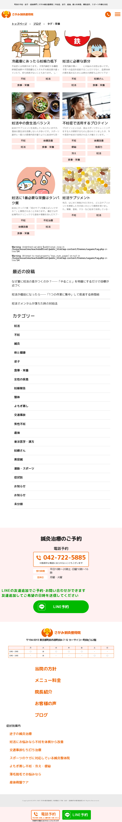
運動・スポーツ (24, 468)
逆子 (17, 361)
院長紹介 (43, 692)
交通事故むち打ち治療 (25, 750)
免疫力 (98, 147)
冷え (73, 153)
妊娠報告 (20, 388)
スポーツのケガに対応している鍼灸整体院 (40, 758)
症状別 (18, 477)
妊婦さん (99, 78)
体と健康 (20, 353)
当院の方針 (46, 669)
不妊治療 (48, 220)
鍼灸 (17, 344)
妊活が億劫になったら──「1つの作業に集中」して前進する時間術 (55, 294)
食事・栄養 (23, 85)
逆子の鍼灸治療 (21, 733)
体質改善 (48, 140)
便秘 (73, 147)
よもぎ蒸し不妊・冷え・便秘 (30, 766)
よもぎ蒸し (21, 406)
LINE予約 (61, 606)
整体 (17, 397)
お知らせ (20, 486)
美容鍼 (18, 459)
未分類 (18, 504)
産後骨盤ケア (19, 782)
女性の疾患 (21, 379)
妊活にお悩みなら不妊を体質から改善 (37, 742)
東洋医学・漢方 (24, 442)
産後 (17, 433)
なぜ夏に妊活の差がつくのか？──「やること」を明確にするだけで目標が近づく (60, 283)
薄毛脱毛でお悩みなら (25, 774)
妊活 (48, 78)
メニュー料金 (48, 680)
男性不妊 (20, 424)
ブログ (41, 715)
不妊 (23, 78)
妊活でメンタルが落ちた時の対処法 (35, 304)
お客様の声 (46, 703)
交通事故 (20, 415)
